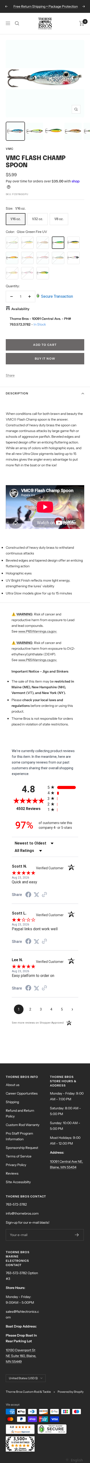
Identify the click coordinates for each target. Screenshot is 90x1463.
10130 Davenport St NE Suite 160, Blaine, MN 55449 (21, 1356)
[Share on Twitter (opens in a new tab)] (36, 895)
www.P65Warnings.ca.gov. (37, 631)
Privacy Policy (16, 1165)
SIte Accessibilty (18, 1182)
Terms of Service (18, 1156)
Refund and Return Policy (20, 1113)
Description (17, 393)
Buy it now (45, 358)
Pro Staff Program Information (19, 1136)
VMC (9, 149)
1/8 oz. (59, 219)
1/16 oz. (15, 219)
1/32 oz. (37, 219)
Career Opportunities (22, 1093)
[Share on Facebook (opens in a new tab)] (28, 895)
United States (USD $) (23, 1378)
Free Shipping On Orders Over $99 (45, 6)
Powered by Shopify (71, 1391)
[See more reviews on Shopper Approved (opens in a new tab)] (44, 895)
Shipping (12, 1102)
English (77, 1460)
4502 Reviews (30, 808)
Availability (20, 309)
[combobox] (74, 1460)
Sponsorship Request (22, 1148)
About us (12, 1085)
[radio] (63, 787)
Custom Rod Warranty (22, 1125)
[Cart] (81, 23)
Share (10, 375)
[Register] (77, 1235)
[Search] (17, 23)
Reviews (12, 1173)
